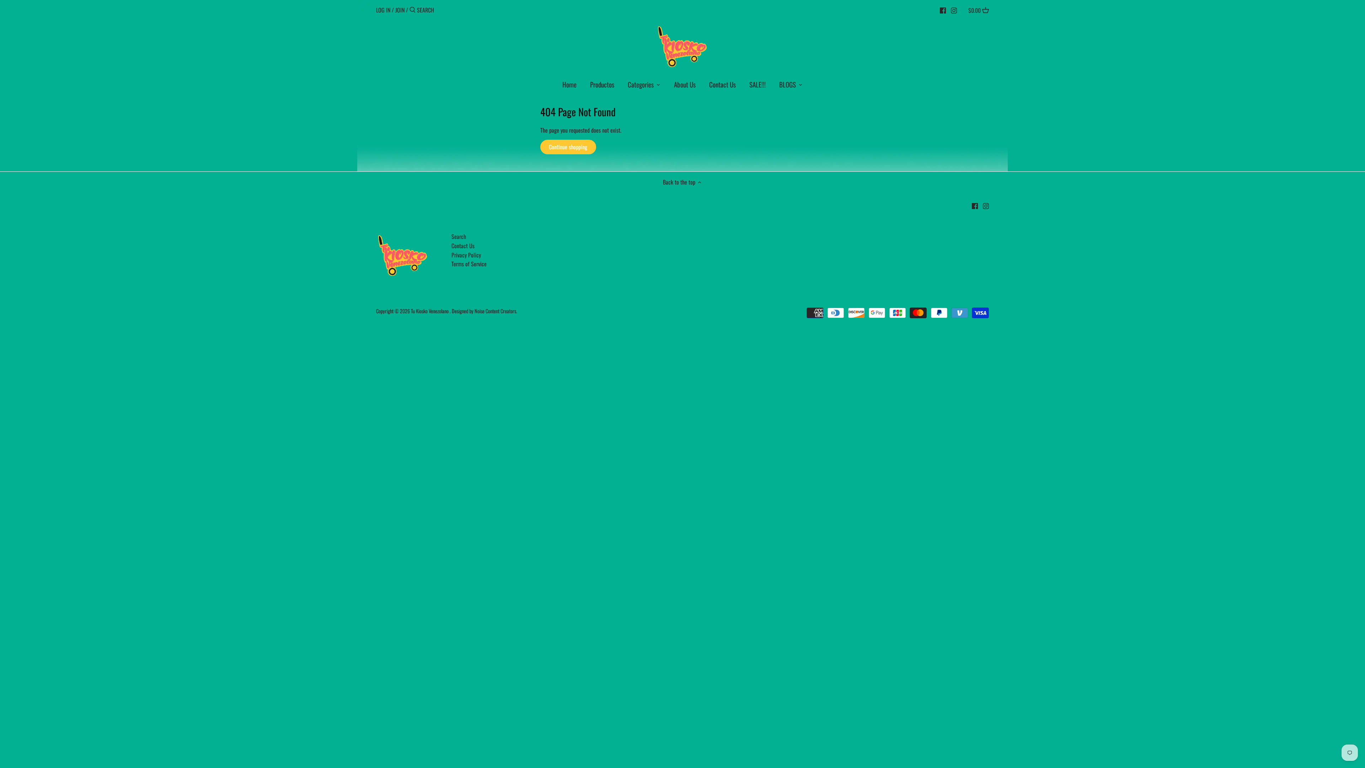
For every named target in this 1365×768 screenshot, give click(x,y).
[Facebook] (943, 9)
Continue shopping (568, 147)
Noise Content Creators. (496, 311)
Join (400, 10)
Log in (383, 10)
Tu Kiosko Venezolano (430, 311)
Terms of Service (469, 264)
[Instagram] (954, 9)
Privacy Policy (466, 255)
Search (458, 236)
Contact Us (463, 245)
